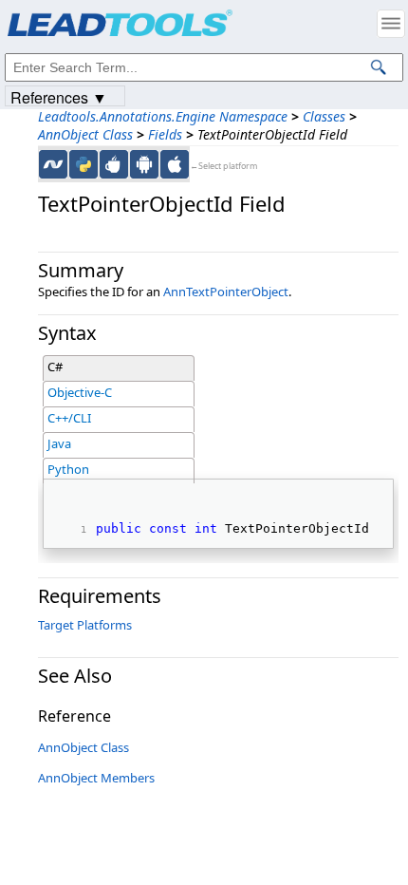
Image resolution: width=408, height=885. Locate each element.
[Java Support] (114, 164)
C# (55, 366)
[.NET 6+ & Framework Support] (53, 164)
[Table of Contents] (391, 23)
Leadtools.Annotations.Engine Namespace (162, 116)
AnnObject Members (96, 777)
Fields (165, 134)
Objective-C (79, 392)
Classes (324, 116)
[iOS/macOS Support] (174, 164)
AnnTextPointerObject (225, 291)
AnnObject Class (85, 134)
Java (59, 443)
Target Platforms (85, 624)
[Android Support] (144, 164)
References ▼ (58, 96)
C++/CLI (69, 417)
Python (68, 469)
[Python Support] (83, 164)
